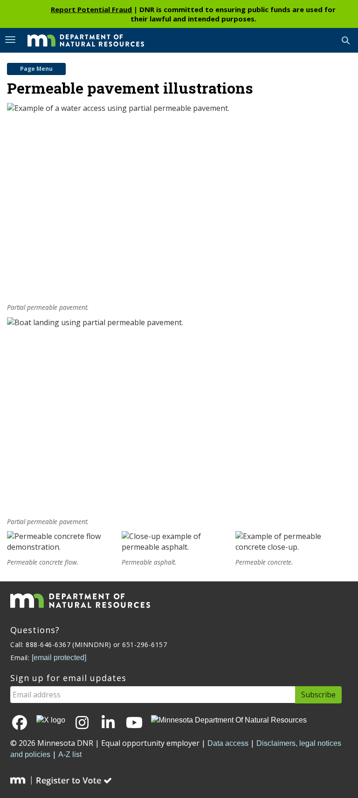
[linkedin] (108, 723)
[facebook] (19, 723)
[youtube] (134, 723)
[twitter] (50, 720)
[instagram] (82, 723)
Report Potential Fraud (91, 9)
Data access (227, 743)
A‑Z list (70, 754)
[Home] (79, 39)
